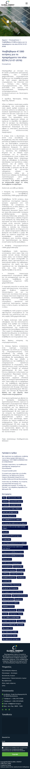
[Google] (2, 709)
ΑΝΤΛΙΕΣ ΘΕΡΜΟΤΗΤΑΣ (10, 512)
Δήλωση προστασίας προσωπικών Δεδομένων (14, 767)
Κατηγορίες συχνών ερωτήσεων (12, 592)
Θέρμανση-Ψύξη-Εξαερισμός (11, 585)
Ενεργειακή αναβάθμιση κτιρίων (13, 552)
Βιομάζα (5, 532)
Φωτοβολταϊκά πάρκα (10, 635)
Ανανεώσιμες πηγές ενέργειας (12, 508)
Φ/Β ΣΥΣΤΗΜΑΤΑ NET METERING (13, 624)
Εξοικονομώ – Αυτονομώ (9, 673)
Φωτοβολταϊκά (6, 680)
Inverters (5, 501)
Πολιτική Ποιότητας (9, 610)
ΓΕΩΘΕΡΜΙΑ (6, 539)
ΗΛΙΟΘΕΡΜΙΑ (7, 581)
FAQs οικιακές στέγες (14, 498)
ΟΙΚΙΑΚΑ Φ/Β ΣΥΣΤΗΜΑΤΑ (10, 603)
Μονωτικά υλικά (8, 599)
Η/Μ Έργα (6, 574)
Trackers (5, 505)
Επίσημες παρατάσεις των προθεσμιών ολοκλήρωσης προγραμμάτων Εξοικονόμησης (14, 466)
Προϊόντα (20, 610)
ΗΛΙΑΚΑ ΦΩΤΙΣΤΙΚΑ (17, 574)
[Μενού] (26, 3)
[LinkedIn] (9, 709)
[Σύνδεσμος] (7, 3)
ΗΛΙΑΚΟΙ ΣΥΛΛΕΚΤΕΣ (9, 577)
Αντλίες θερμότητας (9, 516)
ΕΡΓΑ (3, 686)
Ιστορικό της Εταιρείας (10, 588)
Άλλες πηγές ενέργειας (9, 683)
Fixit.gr (9, 765)
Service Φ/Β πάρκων (16, 501)
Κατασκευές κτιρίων (8, 675)
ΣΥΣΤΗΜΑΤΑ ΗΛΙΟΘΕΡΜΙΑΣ (11, 617)
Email (3, 741)
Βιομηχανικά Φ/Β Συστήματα (12, 536)
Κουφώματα (6, 595)
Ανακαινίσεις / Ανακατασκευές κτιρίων (14, 678)
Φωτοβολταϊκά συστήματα (11, 639)
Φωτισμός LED (7, 628)
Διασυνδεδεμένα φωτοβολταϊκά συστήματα (13, 547)
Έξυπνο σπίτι (7, 559)
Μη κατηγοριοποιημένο (19, 595)
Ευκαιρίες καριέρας (9, 570)
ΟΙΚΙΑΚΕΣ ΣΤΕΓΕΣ (8, 606)
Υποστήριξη (21, 621)
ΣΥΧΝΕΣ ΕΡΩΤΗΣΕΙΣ (9, 621)
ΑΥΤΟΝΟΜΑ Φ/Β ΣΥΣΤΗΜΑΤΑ (12, 519)
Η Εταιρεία (20, 570)
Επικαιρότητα (7, 566)
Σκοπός (5, 614)
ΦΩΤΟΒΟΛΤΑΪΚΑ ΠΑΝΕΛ (10, 632)
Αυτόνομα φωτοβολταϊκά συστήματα (14, 523)
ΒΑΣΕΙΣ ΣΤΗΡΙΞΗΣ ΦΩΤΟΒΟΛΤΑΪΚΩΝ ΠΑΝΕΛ (14, 527)
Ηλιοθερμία (21, 577)
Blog (4, 498)
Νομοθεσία (18, 599)
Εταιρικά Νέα (18, 566)
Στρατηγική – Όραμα (16, 614)
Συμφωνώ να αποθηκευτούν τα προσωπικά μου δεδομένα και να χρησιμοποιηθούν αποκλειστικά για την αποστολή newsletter (14, 749)
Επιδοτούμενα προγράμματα (12, 563)
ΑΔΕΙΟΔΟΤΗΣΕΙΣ (15, 505)
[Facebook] (6, 709)
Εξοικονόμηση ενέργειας (9, 670)
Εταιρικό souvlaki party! (9, 471)
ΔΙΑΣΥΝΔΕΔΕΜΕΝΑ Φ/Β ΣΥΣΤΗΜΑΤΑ (14, 543)
